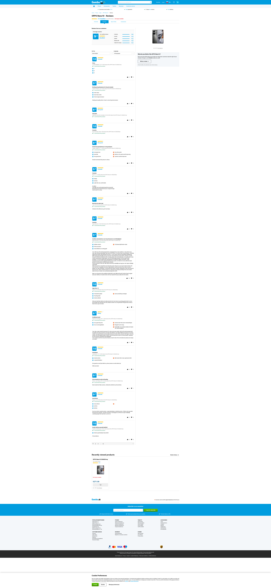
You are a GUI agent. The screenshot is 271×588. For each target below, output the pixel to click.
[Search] (150, 2)
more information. (148, 553)
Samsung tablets (141, 522)
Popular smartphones (98, 520)
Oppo (100, 12)
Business (121, 6)
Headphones (163, 526)
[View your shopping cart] (177, 2)
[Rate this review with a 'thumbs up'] (127, 77)
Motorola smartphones (119, 525)
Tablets (114, 6)
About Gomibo (140, 533)
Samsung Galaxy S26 (96, 524)
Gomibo (140, 531)
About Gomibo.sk (118, 555)
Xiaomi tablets (140, 524)
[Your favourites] (174, 2)
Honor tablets (140, 525)
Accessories (107, 6)
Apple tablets (140, 521)
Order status (94, 534)
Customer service (130, 6)
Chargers (162, 524)
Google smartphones (119, 526)
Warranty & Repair (95, 539)
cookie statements (134, 581)
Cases (162, 521)
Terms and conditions (143, 555)
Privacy (124, 555)
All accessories (163, 529)
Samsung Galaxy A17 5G (97, 529)
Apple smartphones (119, 521)
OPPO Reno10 (105, 12)
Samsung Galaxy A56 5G (97, 525)
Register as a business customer (121, 534)
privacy (126, 581)
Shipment (94, 537)
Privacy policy (140, 536)
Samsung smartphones (119, 522)
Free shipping (160, 48)
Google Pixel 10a (95, 526)
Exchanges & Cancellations (97, 538)
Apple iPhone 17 (95, 521)
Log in (163, 2)
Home (93, 12)
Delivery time (94, 536)
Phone (99, 6)
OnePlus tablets (141, 526)
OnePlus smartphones (119, 524)
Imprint (128, 555)
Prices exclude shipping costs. (148, 552)
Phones (117, 520)
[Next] (133, 443)
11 (103, 443)
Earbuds (162, 525)
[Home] (94, 6)
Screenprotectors (164, 522)
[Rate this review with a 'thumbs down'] (131, 77)
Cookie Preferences (134, 555)
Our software (140, 534)
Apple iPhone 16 (95, 522)
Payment (94, 533)
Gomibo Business (118, 533)
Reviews (111, 12)
